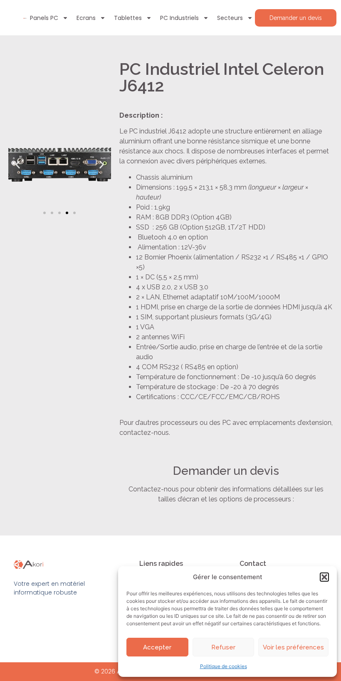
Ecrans (86, 18)
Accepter (157, 647)
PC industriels (179, 18)
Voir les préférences (293, 647)
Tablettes (128, 18)
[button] (324, 577)
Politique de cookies (223, 666)
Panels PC (44, 18)
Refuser (223, 647)
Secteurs (230, 18)
